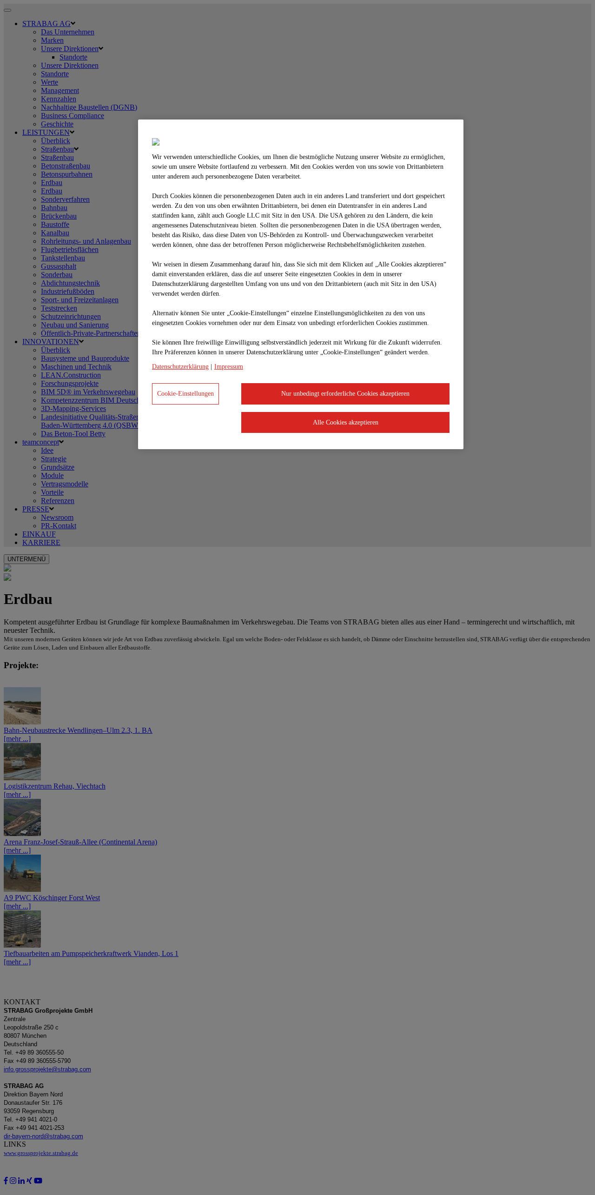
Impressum (228, 366)
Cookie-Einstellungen (185, 393)
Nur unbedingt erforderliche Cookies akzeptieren (345, 393)
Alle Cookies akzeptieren (345, 422)
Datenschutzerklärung (180, 366)
